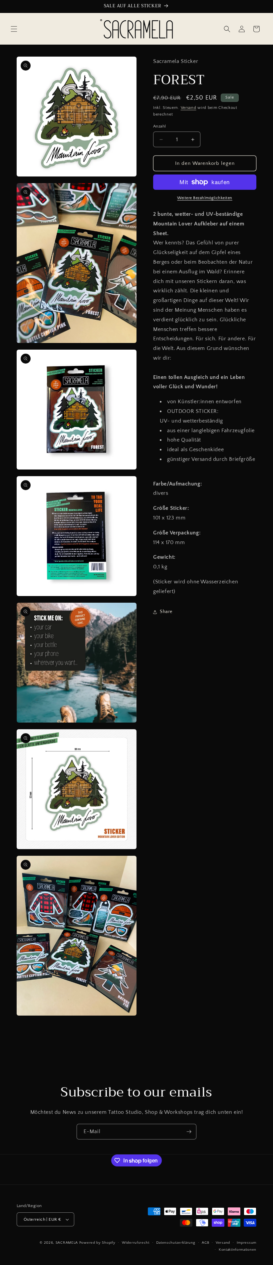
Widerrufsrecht (135, 1243)
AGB (205, 1243)
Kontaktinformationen (237, 1250)
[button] (14, 29)
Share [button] (166, 611)
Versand (188, 108)
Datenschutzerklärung (175, 1243)
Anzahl (159, 126)
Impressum (246, 1243)
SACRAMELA (67, 1243)
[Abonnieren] (188, 1131)
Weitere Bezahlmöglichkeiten (204, 198)
